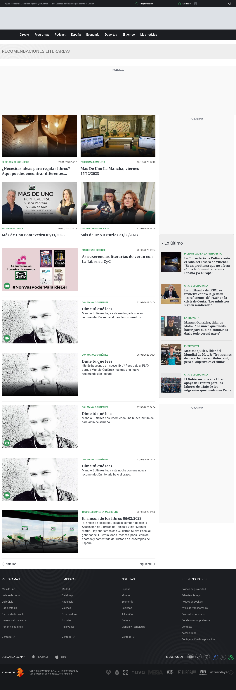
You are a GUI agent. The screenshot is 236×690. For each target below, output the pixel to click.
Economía (92, 34)
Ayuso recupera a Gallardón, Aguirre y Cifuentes (26, 4)
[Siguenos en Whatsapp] (231, 657)
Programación (146, 4)
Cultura (126, 620)
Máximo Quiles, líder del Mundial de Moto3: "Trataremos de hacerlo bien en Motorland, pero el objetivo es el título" (208, 356)
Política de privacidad (194, 589)
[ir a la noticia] (171, 262)
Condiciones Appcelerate (196, 620)
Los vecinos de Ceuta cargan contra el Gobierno (74, 4)
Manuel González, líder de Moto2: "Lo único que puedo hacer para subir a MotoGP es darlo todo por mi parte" (206, 328)
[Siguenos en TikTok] (198, 657)
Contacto (187, 626)
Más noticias (148, 34)
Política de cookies (192, 601)
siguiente (146, 564)
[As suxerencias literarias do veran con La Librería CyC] (40, 269)
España (76, 34)
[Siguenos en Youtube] (190, 657)
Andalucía (67, 601)
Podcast (60, 34)
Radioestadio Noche (13, 614)
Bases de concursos (193, 614)
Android (42, 657)
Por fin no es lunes (12, 626)
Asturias (66, 620)
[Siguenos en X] (223, 657)
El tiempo (128, 34)
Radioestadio (9, 607)
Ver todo (7, 637)
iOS (63, 657)
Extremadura (69, 614)
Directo (24, 34)
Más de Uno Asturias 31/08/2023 (109, 234)
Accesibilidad (189, 633)
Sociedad (127, 607)
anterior (11, 564)
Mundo (126, 595)
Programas (41, 34)
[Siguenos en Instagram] (207, 657)
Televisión (127, 614)
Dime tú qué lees (97, 308)
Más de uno (8, 589)
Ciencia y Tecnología (133, 626)
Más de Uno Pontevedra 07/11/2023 (33, 234)
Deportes (111, 34)
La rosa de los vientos (14, 620)
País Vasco (68, 626)
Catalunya (68, 595)
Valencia (67, 607)
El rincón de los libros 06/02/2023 (111, 518)
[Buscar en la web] (230, 3)
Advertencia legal (191, 595)
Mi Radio (187, 4)
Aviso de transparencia (195, 607)
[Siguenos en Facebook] (215, 657)
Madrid (66, 589)
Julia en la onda (11, 595)
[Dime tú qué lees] (40, 321)
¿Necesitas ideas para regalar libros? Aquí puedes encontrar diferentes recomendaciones (36, 173)
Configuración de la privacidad (199, 639)
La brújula (7, 601)
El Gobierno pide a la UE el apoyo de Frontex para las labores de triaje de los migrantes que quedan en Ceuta (208, 384)
